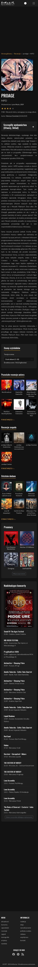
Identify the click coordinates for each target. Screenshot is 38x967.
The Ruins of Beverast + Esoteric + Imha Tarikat (18, 808)
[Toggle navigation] (34, 3)
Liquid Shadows (9, 716)
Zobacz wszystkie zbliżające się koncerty (19, 817)
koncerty (4, 925)
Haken (6, 745)
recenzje (4, 931)
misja (22, 925)
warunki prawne (25, 928)
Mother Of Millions (27, 547)
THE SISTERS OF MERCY (12, 762)
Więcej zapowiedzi (19, 574)
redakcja (23, 921)
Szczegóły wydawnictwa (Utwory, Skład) (15, 126)
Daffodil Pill (27, 568)
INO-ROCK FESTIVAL (11, 640)
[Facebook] (13, 954)
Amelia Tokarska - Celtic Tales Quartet (18, 671)
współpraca (24, 937)
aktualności (5, 921)
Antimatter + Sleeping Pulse (14, 663)
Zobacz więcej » (7, 519)
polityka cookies (25, 931)
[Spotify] (18, 954)
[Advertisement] (19, 28)
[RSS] (22, 954)
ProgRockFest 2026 (11, 651)
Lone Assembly (9, 780)
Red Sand (7, 736)
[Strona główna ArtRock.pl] (8, 3)
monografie (5, 937)
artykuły (4, 940)
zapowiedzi (5, 928)
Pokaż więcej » (7, 420)
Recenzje (17, 54)
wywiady (4, 944)
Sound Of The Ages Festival (14, 631)
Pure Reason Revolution (11, 548)
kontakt (23, 940)
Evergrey (11, 568)
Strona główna (6, 54)
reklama (22, 934)
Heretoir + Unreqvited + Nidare (15, 754)
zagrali (3, 934)
